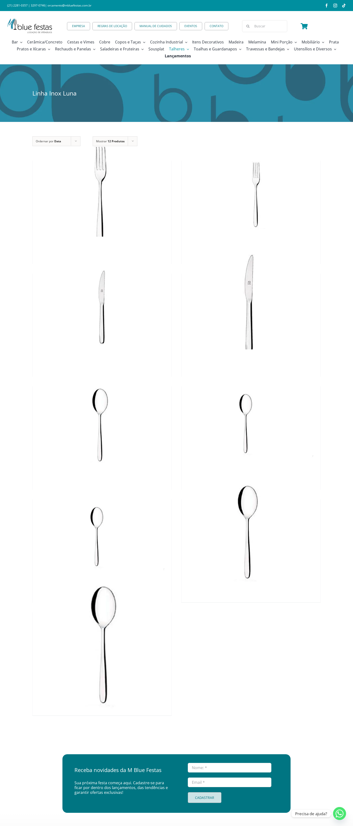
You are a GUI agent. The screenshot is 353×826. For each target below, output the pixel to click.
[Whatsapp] (339, 813)
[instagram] (335, 5)
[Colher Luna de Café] (102, 532)
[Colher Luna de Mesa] (251, 532)
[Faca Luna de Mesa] (251, 306)
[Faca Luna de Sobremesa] (102, 306)
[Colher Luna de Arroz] (102, 645)
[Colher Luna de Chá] (251, 419)
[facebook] (327, 5)
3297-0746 (38, 5)
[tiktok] (344, 5)
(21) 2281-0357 (17, 5)
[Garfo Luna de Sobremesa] (251, 193)
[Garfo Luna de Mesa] (102, 193)
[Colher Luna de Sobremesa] (102, 419)
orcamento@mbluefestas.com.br (69, 5)
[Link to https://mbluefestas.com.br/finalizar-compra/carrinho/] (304, 26)
